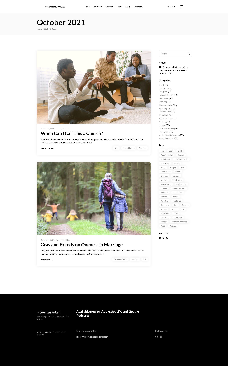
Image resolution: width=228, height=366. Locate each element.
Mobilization (177, 180)
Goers (163, 167)
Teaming (162, 125)
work (163, 226)
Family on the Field (62, 240)
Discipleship (163, 88)
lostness (164, 176)
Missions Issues (68, 129)
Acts (116, 148)
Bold (180, 151)
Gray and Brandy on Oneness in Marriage (82, 244)
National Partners (165, 118)
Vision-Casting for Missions (169, 135)
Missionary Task (165, 108)
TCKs (176, 213)
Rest (144, 259)
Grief (182, 167)
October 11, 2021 (47, 240)
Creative (181, 155)
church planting (128, 148)
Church (58, 129)
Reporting (142, 148)
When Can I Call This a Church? (72, 133)
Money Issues (166, 184)
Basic (171, 151)
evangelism (165, 163)
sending (164, 209)
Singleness (165, 213)
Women (164, 222)
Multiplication (181, 184)
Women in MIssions (179, 222)
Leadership (163, 102)
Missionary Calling (166, 105)
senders (185, 205)
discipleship (165, 159)
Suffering (162, 122)
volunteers (178, 217)
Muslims (164, 188)
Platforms (164, 197)
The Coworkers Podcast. (51, 332)
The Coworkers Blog (167, 128)
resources (165, 205)
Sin (183, 209)
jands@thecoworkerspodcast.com (92, 336)
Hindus (177, 172)
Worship (173, 226)
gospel (173, 167)
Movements (163, 115)
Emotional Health (120, 259)
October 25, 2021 (47, 129)
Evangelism (163, 92)
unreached (165, 217)
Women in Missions (166, 138)
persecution (177, 192)
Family (176, 163)
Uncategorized (164, 132)
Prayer (175, 197)
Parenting (164, 192)
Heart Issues (164, 98)
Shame (174, 209)
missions (164, 180)
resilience (177, 201)
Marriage (135, 259)
